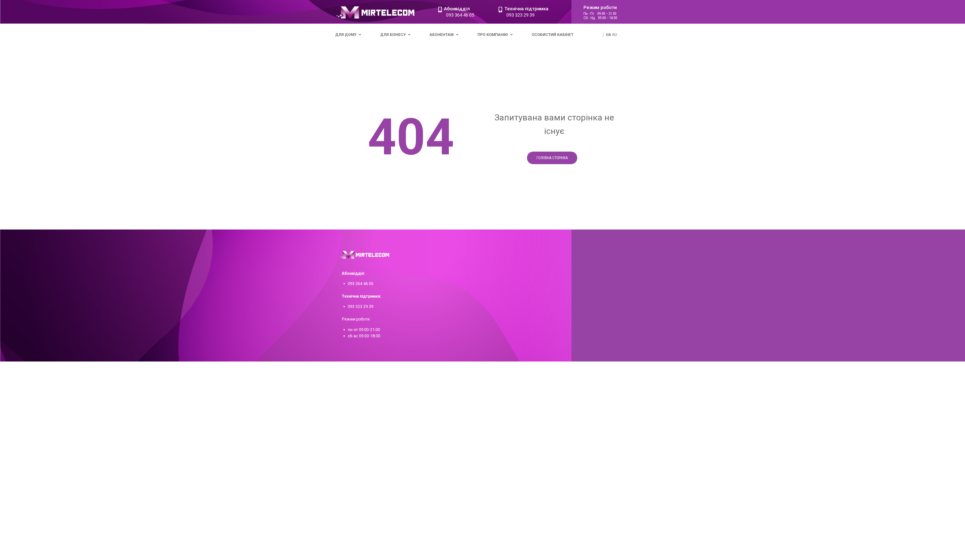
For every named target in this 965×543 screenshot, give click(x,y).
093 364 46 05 (460, 15)
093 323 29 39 (520, 15)
